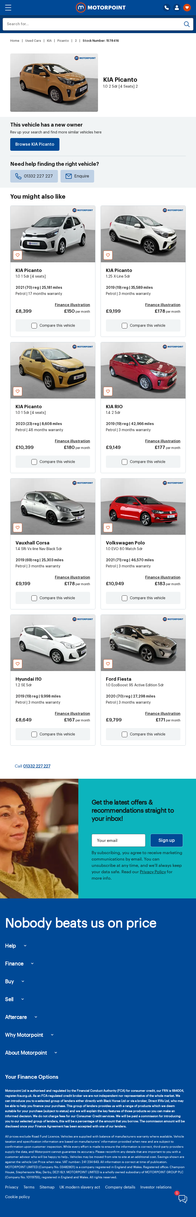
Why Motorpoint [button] (24, 1034)
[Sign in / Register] (177, 7)
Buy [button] (9, 981)
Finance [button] (14, 963)
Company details (120, 1187)
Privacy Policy (153, 871)
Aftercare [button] (16, 1016)
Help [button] (10, 945)
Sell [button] (9, 999)
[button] (8, 7)
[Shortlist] (187, 7)
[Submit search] (187, 24)
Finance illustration (72, 305)
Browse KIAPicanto (34, 144)
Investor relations (156, 1187)
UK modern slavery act (79, 1187)
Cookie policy (17, 1196)
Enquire (81, 176)
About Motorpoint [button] (26, 1052)
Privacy (11, 1187)
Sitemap (47, 1187)
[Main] (101, 8)
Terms (28, 1187)
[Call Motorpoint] (166, 7)
